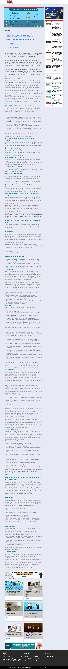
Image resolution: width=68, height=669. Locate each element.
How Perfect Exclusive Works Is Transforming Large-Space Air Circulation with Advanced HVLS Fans (56, 26)
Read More (27, 598)
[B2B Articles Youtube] (52, 656)
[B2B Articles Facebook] (46, 656)
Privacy (46, 667)
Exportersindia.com (14, 47)
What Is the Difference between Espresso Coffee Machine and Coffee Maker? (33, 634)
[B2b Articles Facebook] (32, 25)
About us (26, 656)
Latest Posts (36, 1)
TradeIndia (12, 44)
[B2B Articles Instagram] (48, 656)
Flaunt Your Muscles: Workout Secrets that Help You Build (56, 78)
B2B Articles (28, 667)
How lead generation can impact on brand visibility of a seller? (21, 38)
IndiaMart (12, 41)
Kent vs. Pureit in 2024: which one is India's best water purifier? (33, 613)
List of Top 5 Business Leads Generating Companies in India (21, 39)
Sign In (42, 1)
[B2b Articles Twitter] (35, 25)
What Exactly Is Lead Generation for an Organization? (19, 33)
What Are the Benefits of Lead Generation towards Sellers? (20, 36)
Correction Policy (27, 658)
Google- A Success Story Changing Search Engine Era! (57, 97)
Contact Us (26, 660)
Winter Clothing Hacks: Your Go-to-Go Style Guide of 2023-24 (57, 85)
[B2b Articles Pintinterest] (38, 25)
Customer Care (53, 667)
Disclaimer (36, 656)
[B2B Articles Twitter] (50, 656)
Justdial (11, 46)
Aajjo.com (12, 43)
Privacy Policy (37, 658)
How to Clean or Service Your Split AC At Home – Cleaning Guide (33, 593)
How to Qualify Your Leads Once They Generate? (18, 35)
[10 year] (24, 646)
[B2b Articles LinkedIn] (41, 25)
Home (30, 1)
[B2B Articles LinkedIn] (54, 656)
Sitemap (35, 660)
